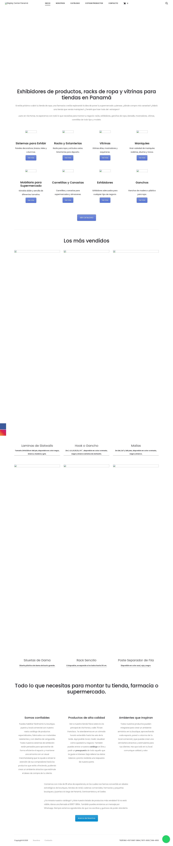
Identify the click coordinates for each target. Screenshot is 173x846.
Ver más (31, 158)
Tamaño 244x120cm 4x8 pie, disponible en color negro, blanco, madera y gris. (37, 452)
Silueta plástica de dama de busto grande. (37, 665)
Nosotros (60, 3)
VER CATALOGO (86, 217)
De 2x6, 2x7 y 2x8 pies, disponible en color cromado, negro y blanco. (136, 452)
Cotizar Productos (94, 3)
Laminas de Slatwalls (37, 446)
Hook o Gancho (86, 446)
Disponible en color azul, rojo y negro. (136, 665)
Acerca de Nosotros (86, 818)
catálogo (94, 746)
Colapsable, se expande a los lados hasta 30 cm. (86, 665)
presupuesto (81, 750)
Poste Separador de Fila (136, 660)
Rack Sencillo (86, 660)
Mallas (136, 446)
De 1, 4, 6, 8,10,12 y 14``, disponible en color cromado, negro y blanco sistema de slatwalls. (86, 452)
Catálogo (75, 3)
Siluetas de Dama (37, 660)
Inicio (47, 3)
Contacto (113, 3)
